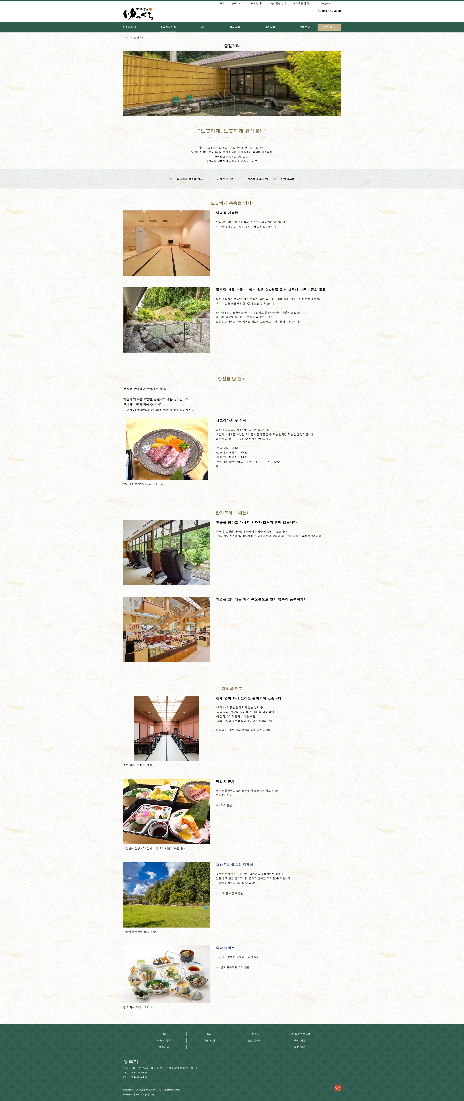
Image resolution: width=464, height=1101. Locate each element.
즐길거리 (164, 1047)
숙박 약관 (300, 1040)
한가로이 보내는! (258, 178)
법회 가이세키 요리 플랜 (235, 967)
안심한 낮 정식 (226, 178)
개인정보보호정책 (300, 1034)
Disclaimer (127, 1094)
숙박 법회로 (225, 948)
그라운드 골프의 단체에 (235, 864)
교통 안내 (254, 1034)
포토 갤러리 (254, 1040)
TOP (164, 1034)
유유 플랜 (226, 805)
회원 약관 (300, 1047)
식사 (209, 1034)
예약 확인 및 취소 (302, 3)
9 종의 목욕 (164, 1040)
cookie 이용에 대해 (145, 1094)
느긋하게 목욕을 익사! (190, 178)
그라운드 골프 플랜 (231, 893)
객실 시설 (209, 1040)
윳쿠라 (130, 1062)
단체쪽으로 (288, 178)
